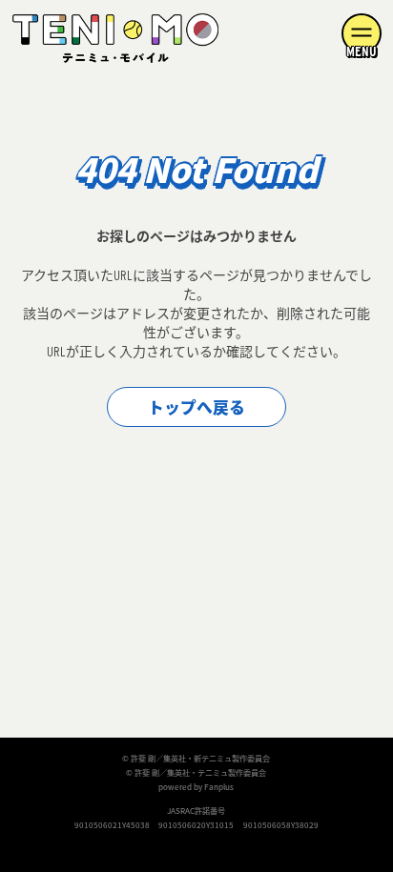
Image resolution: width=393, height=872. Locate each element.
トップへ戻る (196, 407)
